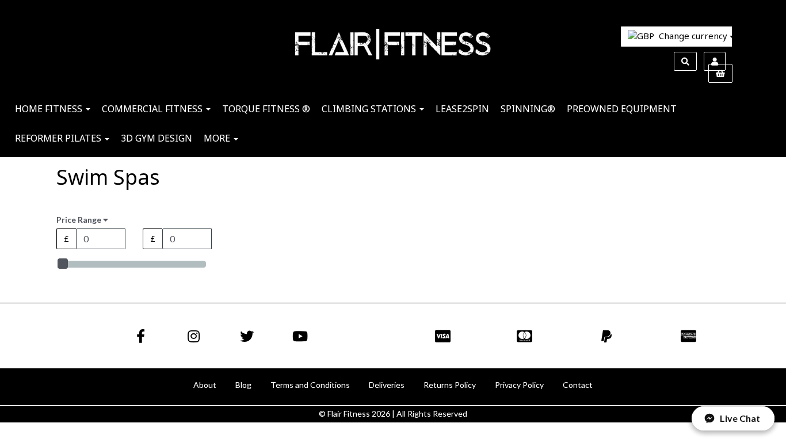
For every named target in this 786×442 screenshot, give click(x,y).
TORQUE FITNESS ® (266, 108)
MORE (218, 138)
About (204, 385)
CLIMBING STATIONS (370, 108)
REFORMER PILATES (59, 138)
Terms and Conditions (310, 385)
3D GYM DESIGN (156, 138)
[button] (733, 418)
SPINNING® (528, 108)
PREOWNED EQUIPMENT (622, 108)
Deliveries (387, 385)
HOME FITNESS (50, 108)
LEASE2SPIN (462, 108)
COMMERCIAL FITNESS (153, 108)
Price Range (79, 219)
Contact (578, 385)
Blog (243, 385)
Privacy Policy (519, 385)
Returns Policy (449, 385)
